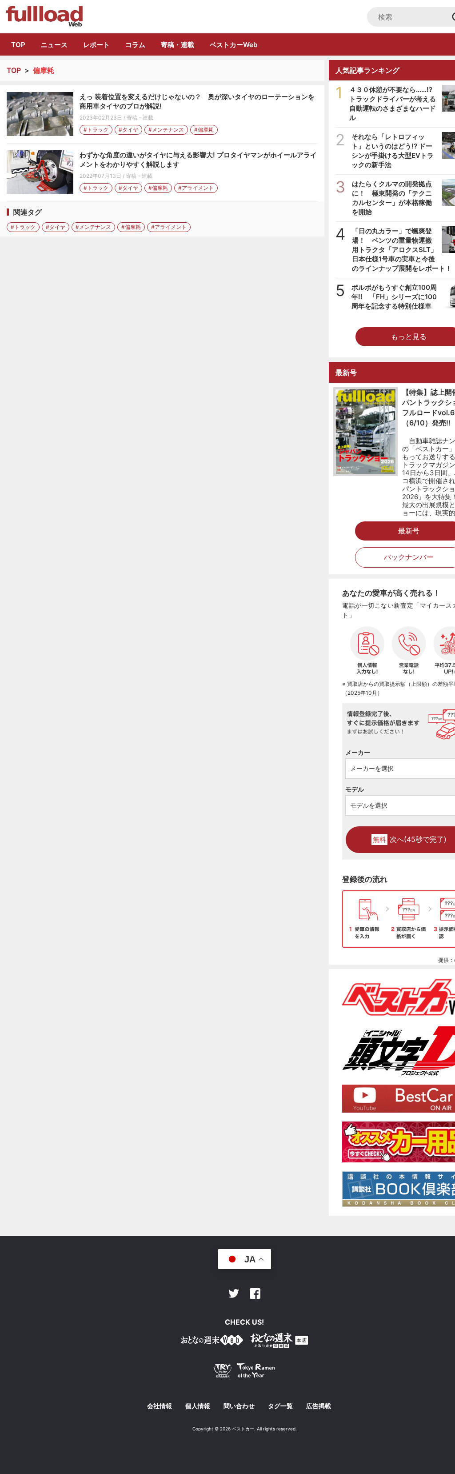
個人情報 (197, 1406)
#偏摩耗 (204, 129)
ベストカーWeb (233, 44)
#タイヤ (128, 129)
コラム (135, 44)
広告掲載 (318, 1406)
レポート (96, 44)
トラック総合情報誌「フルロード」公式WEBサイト (43, 16)
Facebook (255, 1293)
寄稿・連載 (177, 44)
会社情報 (159, 1406)
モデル (354, 789)
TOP (18, 44)
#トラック (96, 129)
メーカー (357, 752)
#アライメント (196, 187)
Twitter (233, 1293)
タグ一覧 (280, 1406)
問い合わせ (239, 1406)
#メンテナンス (166, 129)
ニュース (54, 44)
